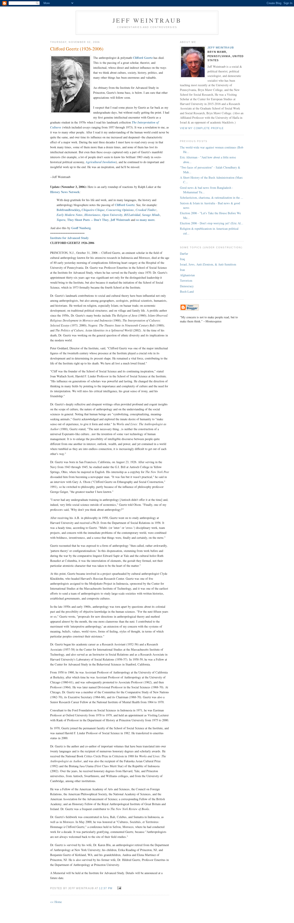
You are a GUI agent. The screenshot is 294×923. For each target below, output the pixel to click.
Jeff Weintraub (147, 20)
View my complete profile (202, 128)
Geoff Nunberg (81, 228)
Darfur (184, 253)
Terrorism (186, 280)
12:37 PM (105, 888)
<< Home (56, 902)
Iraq (182, 259)
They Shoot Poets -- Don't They (88, 219)
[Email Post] (118, 888)
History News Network (65, 192)
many (143, 219)
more (151, 219)
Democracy (187, 286)
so (137, 219)
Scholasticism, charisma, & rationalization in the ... (211, 197)
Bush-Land (187, 291)
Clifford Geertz (125, 205)
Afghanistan (187, 275)
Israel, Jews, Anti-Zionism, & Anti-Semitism (208, 264)
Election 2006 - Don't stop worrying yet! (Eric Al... (211, 223)
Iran (182, 270)
